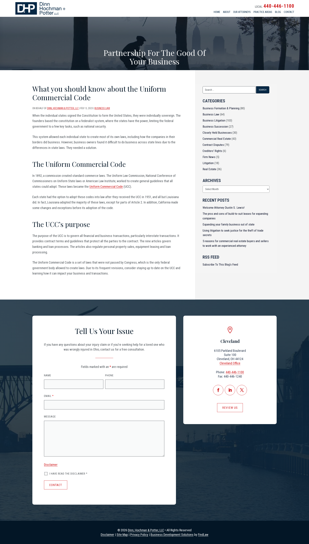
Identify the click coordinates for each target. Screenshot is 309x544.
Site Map (122, 534)
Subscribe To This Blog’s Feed (220, 264)
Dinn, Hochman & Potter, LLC (63, 108)
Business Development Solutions (172, 534)
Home (217, 12)
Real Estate (209, 169)
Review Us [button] (230, 407)
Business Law (102, 108)
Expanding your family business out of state (228, 224)
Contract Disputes (213, 145)
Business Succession (215, 126)
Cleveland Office (230, 363)
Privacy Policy (139, 534)
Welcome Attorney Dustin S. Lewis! (224, 207)
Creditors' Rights (212, 151)
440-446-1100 (279, 6)
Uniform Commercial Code (106, 186)
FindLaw (203, 534)
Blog (278, 12)
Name (47, 375)
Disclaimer (51, 465)
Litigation (208, 163)
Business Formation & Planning (221, 108)
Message (50, 416)
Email (49, 396)
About (226, 12)
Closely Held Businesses (217, 132)
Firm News (209, 157)
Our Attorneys (242, 12)
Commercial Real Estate (217, 138)
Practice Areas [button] (263, 12)
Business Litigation (214, 120)
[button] (304, 523)
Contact (289, 12)
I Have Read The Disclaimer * (68, 473)
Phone (109, 375)
